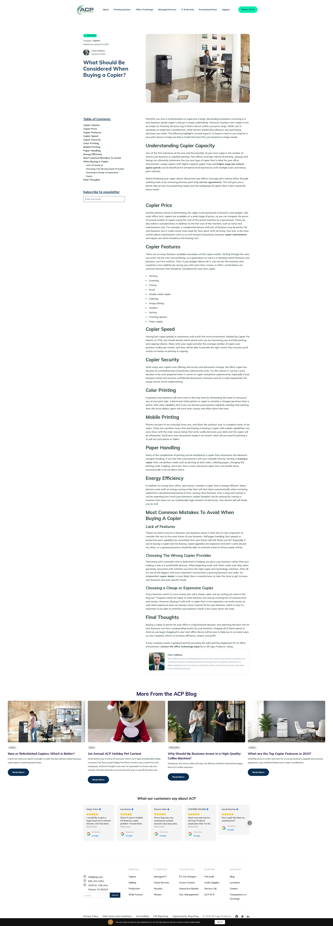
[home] (85, 9)
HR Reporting (160, 916)
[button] (105, 10)
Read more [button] (92, 826)
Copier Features (92, 132)
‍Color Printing (91, 143)
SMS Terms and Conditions (117, 916)
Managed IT (160, 876)
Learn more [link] (195, 922)
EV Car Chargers (187, 876)
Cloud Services (161, 882)
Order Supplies (211, 882)
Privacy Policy (90, 916)
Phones (158, 894)
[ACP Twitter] (243, 916)
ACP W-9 (209, 894)
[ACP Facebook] (238, 916)
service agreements (210, 182)
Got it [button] (219, 922)
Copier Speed (90, 136)
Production (134, 888)
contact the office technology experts (181, 646)
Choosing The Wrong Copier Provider (105, 169)
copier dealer (167, 576)
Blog (232, 876)
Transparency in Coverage (238, 896)
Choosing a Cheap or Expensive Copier (102, 174)
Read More (18, 772)
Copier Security (92, 139)
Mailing (132, 882)
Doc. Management (189, 894)
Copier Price (90, 128)
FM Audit (209, 876)
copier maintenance (236, 234)
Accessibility (142, 916)
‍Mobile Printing (91, 146)
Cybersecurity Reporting (185, 916)
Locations (235, 882)
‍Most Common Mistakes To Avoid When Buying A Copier (102, 159)
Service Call (210, 888)
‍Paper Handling (92, 150)
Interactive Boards (189, 888)
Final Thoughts (91, 179)
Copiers (132, 876)
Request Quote (248, 9)
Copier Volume (91, 125)
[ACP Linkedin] (248, 916)
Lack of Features (94, 165)
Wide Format (136, 894)
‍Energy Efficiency (92, 154)
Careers (234, 888)
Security (158, 888)
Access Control (186, 882)
